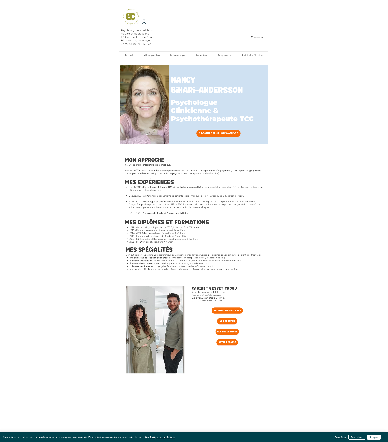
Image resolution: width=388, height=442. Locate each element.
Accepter (374, 437)
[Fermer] (384, 437)
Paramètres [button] (340, 437)
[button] (177, 55)
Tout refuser (357, 437)
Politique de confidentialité (162, 437)
